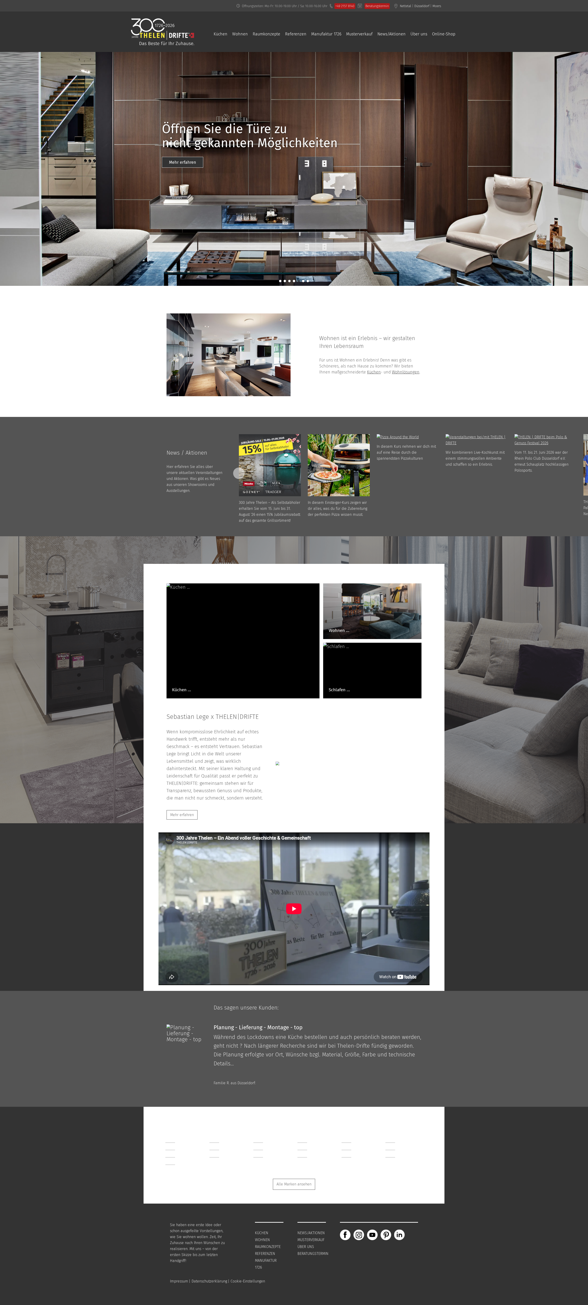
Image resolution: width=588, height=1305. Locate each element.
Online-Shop (443, 34)
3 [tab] (288, 280)
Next (239, 473)
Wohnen (240, 34)
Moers (437, 6)
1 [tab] (279, 280)
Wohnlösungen (405, 372)
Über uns (418, 34)
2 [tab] (284, 280)
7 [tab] (306, 280)
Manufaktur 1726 (326, 34)
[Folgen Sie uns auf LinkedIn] (399, 1234)
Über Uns (305, 1247)
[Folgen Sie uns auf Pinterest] (386, 1234)
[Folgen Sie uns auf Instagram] (358, 1234)
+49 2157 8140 (344, 6)
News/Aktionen (391, 34)
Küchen (220, 34)
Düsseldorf (421, 6)
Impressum (179, 1281)
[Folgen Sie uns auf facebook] (345, 1234)
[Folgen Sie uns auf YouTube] (372, 1234)
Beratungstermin (377, 6)
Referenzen (295, 34)
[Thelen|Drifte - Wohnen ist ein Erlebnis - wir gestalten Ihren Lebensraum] (162, 42)
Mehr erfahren (216, 66)
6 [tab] (302, 280)
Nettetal (405, 6)
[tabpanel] (294, 55)
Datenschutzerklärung (209, 1281)
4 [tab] (293, 280)
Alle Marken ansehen (294, 1184)
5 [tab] (297, 280)
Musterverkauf (359, 34)
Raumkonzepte (266, 34)
